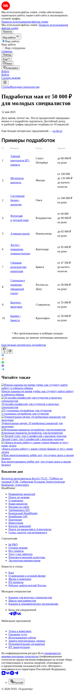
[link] (7, 63)
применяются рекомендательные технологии (31, 655)
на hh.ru (57, 130)
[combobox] (16, 682)
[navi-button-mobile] (4, 82)
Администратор (20, 233)
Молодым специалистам (24, 86)
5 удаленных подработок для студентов (25, 413)
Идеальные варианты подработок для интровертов (32, 432)
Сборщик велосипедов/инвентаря (18, 267)
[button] (5, 71)
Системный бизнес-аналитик (17, 200)
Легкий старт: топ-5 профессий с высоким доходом (32, 439)
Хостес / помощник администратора (20, 249)
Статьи (5, 86)
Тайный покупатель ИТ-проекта (20, 160)
